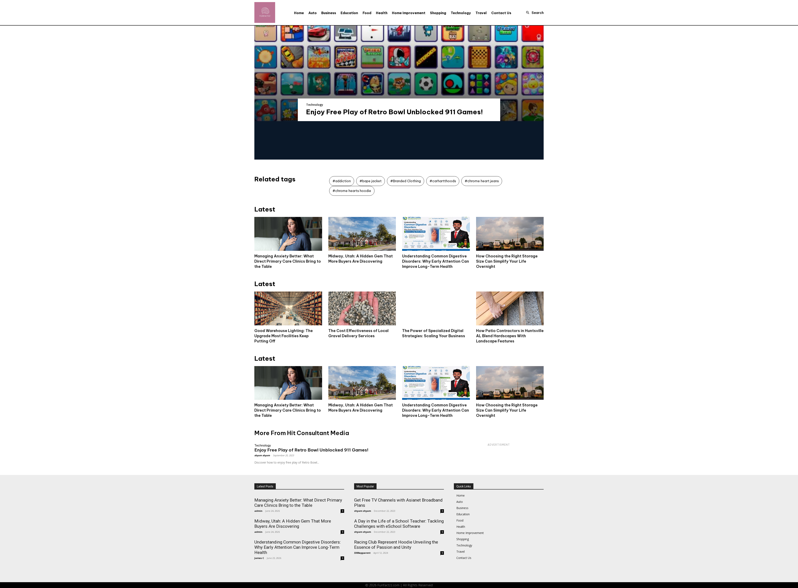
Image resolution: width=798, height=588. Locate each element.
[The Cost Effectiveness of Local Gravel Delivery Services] (362, 308)
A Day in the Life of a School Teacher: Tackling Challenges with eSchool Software (399, 524)
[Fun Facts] (264, 12)
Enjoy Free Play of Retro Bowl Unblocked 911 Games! (394, 112)
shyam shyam (262, 455)
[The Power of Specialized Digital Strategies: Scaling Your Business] (436, 308)
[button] (534, 13)
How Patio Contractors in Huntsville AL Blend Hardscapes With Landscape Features (510, 335)
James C (259, 558)
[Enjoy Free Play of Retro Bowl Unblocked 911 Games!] (399, 73)
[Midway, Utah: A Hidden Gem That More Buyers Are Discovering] (362, 234)
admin (258, 510)
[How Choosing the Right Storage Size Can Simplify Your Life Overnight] (510, 234)
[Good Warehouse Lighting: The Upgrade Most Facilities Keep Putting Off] (288, 308)
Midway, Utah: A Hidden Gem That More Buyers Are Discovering (360, 408)
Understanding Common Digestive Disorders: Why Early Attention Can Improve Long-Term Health (435, 261)
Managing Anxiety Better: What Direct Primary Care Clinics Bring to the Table (287, 261)
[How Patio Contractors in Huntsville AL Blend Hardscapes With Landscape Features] (510, 308)
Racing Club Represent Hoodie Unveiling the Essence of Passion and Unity (396, 545)
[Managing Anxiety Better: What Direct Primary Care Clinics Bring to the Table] (288, 234)
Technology (314, 105)
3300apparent (362, 552)
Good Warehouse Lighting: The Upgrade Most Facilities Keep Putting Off (283, 335)
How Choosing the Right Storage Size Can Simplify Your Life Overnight (507, 261)
